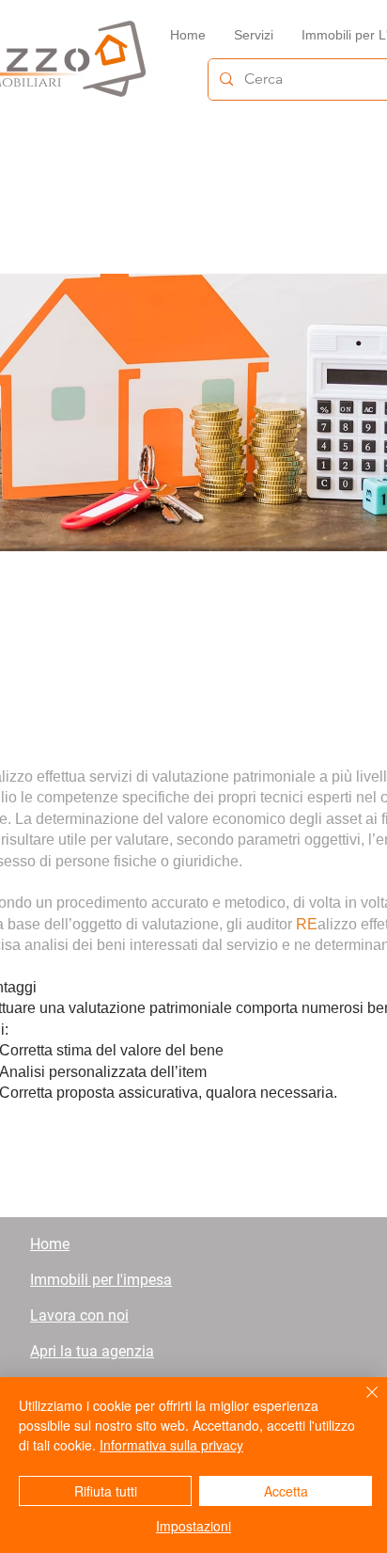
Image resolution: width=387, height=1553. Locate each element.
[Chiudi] (360, 1403)
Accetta (286, 1491)
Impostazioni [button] (193, 1525)
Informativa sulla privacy (171, 1444)
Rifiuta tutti (105, 1491)
